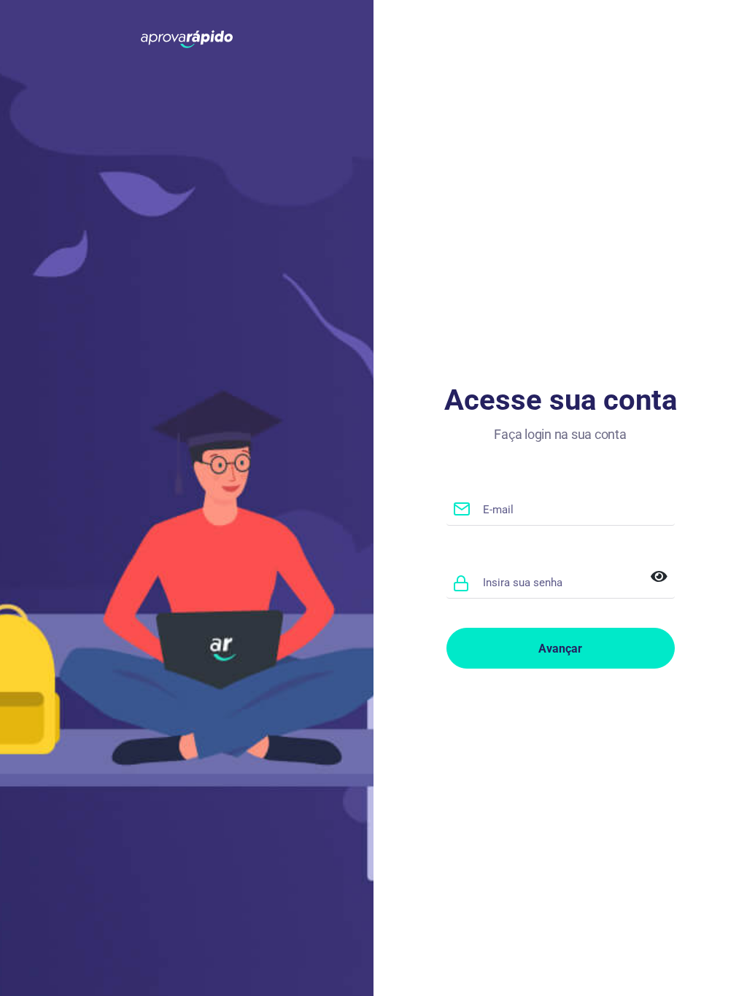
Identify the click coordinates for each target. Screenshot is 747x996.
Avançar (560, 648)
